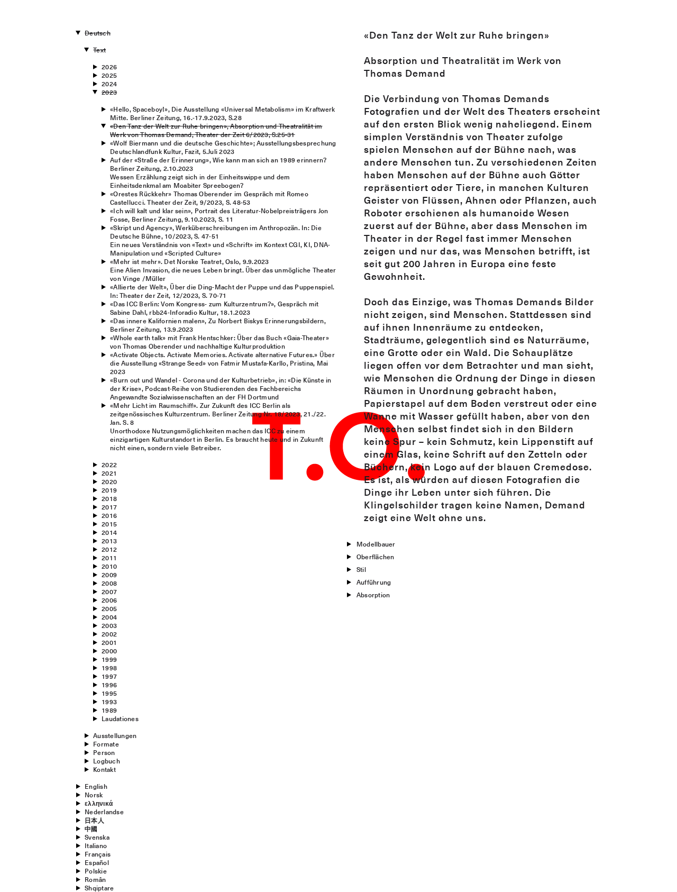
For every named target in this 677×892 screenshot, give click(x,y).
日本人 (94, 820)
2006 (109, 600)
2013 (109, 540)
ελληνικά (99, 803)
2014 (109, 532)
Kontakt (104, 769)
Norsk (94, 794)
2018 (109, 498)
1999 (109, 659)
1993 (109, 701)
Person (104, 752)
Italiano (96, 845)
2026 (109, 66)
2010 (109, 566)
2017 (109, 507)
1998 (109, 667)
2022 (109, 464)
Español (97, 862)
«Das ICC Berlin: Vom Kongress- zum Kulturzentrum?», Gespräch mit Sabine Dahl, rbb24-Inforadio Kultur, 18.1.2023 (214, 307)
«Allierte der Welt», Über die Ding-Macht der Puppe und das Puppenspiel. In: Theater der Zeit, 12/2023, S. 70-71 (222, 291)
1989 (109, 710)
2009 (109, 574)
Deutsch (98, 33)
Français (98, 854)
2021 (109, 473)
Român (95, 879)
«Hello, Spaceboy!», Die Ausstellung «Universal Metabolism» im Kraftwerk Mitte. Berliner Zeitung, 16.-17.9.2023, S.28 (222, 113)
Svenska (97, 837)
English (96, 786)
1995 (109, 693)
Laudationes (120, 718)
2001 (109, 642)
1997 (109, 676)
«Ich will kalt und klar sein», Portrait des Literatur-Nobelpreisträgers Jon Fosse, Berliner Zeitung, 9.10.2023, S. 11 (219, 214)
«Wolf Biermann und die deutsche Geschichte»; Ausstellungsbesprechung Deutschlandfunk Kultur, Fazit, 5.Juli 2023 (223, 147)
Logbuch (106, 761)
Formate (106, 744)
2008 (109, 583)
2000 (109, 651)
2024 (109, 83)
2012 (109, 549)
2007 (109, 591)
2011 (109, 557)
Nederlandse (104, 811)
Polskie (96, 871)
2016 (109, 515)
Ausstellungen (114, 735)
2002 (109, 634)
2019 (109, 490)
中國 (91, 828)
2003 (109, 625)
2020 (109, 481)
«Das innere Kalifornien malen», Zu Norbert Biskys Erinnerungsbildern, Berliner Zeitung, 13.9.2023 (218, 324)
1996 (109, 684)
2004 (109, 617)
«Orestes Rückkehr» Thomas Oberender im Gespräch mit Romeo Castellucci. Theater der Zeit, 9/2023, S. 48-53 (209, 197)
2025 (109, 75)
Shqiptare (99, 888)
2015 (109, 524)
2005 (109, 608)
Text (99, 49)
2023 (109, 92)
